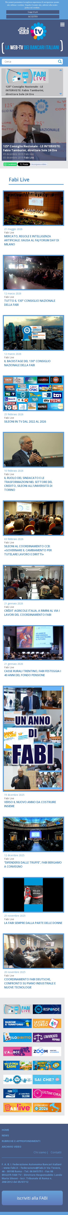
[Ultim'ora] (47, 1093)
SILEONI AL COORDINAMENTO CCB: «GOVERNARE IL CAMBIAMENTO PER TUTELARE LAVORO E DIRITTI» (28, 550)
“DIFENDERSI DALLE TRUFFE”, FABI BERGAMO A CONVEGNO (33, 864)
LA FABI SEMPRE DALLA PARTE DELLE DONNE (33, 923)
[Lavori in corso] (47, 1023)
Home (5, 1129)
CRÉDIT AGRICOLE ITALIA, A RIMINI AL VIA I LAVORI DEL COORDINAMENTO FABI (32, 613)
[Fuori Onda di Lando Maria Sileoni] (17, 1093)
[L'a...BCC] (17, 1051)
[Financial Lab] (17, 1079)
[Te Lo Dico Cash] (17, 1065)
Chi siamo (40, 1152)
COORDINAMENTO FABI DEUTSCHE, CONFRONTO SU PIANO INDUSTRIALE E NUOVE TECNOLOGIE (30, 983)
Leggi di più (33, 12)
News (5, 1135)
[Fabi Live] (17, 1009)
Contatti (55, 1152)
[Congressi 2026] (47, 1107)
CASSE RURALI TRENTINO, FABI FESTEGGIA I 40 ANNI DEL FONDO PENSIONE (32, 673)
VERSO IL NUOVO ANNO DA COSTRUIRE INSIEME (30, 804)
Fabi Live (29, 157)
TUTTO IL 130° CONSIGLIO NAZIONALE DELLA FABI (29, 303)
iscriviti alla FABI (32, 1198)
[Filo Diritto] (17, 1037)
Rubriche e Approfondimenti (21, 1141)
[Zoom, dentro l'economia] (47, 1051)
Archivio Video (11, 1146)
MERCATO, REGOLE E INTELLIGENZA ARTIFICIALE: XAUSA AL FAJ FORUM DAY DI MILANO (31, 240)
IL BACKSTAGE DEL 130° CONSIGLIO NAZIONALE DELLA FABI (27, 363)
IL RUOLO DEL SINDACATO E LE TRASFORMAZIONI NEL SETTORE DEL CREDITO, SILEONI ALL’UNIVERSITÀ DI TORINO (28, 484)
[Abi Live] (17, 1107)
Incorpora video (38, 164)
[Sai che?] (47, 1079)
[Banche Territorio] (17, 1023)
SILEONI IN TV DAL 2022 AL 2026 (25, 421)
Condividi (11, 164)
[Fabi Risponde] (47, 1009)
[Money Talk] (47, 1065)
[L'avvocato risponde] (47, 1037)
